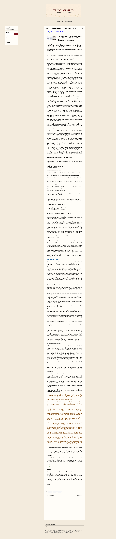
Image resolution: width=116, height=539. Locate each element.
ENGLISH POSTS (60, 21)
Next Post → (79, 495)
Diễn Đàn (54, 491)
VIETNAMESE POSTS (68, 21)
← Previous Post (50, 495)
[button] (82, 28)
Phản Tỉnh (59, 491)
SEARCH (16, 34)
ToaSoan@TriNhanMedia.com (50, 524)
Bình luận (50, 491)
